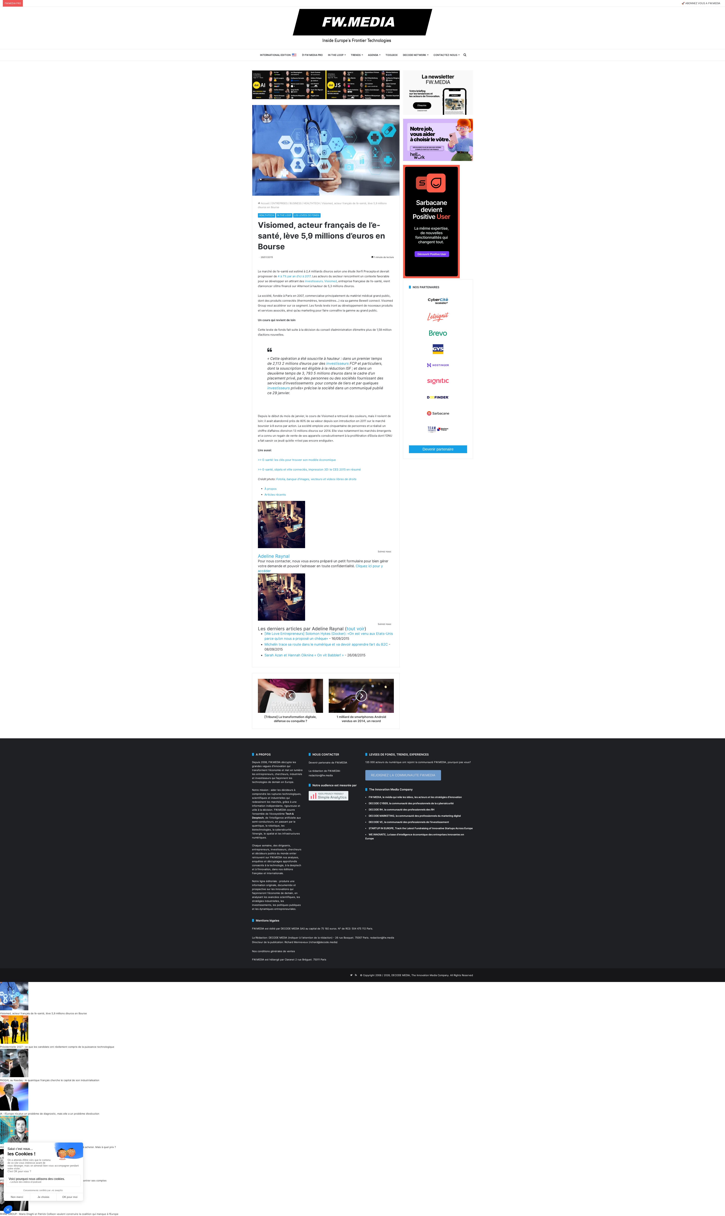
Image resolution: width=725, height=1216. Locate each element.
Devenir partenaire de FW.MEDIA (328, 762)
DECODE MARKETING (381, 815)
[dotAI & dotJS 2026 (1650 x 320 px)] (326, 84)
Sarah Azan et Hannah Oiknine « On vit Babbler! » (304, 655)
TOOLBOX (392, 54)
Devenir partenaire (438, 449)
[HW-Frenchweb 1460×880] (438, 159)
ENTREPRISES (279, 203)
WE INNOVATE (377, 834)
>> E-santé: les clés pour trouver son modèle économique (297, 460)
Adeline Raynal (274, 556)
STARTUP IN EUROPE (381, 828)
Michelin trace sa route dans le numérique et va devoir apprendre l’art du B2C (326, 644)
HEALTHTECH (312, 203)
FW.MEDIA (274, 762)
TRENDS (356, 54)
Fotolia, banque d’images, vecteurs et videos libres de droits (316, 479)
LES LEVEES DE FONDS (306, 215)
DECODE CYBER (378, 803)
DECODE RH (376, 809)
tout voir (356, 628)
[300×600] (431, 277)
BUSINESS (296, 203)
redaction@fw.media (321, 775)
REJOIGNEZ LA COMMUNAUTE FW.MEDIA (403, 775)
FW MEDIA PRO (313, 54)
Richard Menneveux (296, 942)
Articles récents (275, 494)
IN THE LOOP (335, 54)
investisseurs (314, 281)
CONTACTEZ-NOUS (445, 54)
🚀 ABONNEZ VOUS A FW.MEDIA (701, 3)
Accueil (264, 203)
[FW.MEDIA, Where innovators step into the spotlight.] (362, 28)
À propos (271, 489)
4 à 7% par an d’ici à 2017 (294, 276)
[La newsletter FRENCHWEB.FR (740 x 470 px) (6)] (438, 113)
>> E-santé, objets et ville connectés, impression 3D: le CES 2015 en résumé (309, 469)
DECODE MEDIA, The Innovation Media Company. (420, 975)
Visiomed (330, 281)
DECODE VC (376, 822)
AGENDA (373, 54)
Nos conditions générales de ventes (273, 951)
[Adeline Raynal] (281, 547)
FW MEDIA (375, 797)
